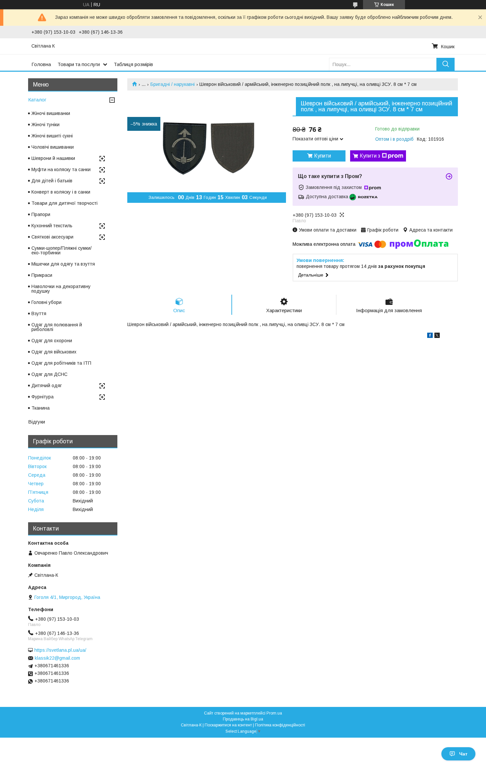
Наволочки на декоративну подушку (61, 289)
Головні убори (46, 302)
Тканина (40, 408)
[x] (437, 336)
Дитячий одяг (46, 385)
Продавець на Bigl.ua (243, 719)
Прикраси (41, 275)
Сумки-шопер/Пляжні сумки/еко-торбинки (61, 250)
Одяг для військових (53, 351)
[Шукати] (445, 64)
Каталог (37, 99)
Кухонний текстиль (51, 225)
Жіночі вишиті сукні (52, 135)
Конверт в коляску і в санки (60, 192)
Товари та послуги (79, 64)
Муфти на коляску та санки (61, 169)
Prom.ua (274, 713)
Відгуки (36, 421)
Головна (41, 64)
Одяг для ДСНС (49, 374)
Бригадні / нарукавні (172, 84)
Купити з (370, 156)
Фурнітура (42, 396)
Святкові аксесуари (52, 236)
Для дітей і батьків (51, 180)
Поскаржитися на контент (228, 725)
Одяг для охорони (51, 340)
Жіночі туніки (45, 124)
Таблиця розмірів (133, 64)
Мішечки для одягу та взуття (63, 264)
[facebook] (430, 336)
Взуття (38, 313)
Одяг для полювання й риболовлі (56, 327)
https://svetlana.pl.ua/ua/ (60, 650)
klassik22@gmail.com (57, 658)
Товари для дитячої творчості (64, 203)
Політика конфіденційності (280, 725)
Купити (322, 156)
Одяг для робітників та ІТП (61, 363)
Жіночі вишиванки (50, 113)
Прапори (40, 214)
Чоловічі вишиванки (52, 147)
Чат (463, 753)
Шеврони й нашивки (53, 158)
